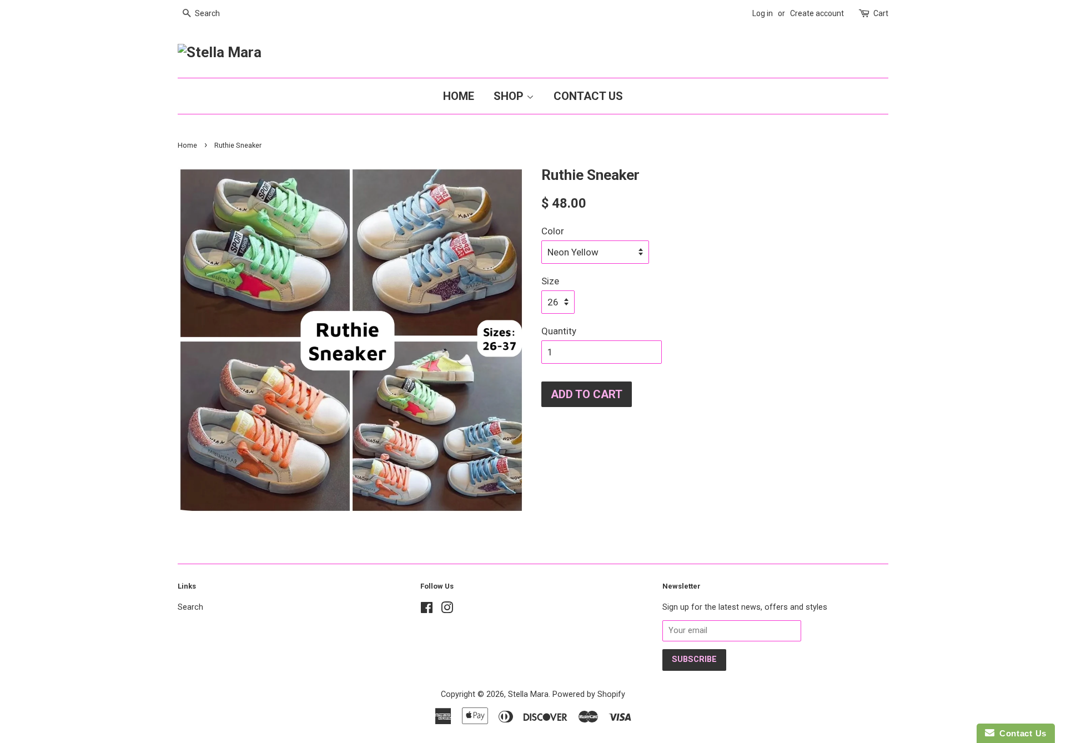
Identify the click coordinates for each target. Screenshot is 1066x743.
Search (190, 607)
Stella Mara (528, 694)
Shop (510, 96)
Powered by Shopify (588, 694)
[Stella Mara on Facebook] (426, 610)
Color (552, 231)
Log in (762, 13)
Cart (880, 13)
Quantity (558, 331)
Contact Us (588, 96)
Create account (817, 13)
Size (550, 281)
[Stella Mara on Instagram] (447, 610)
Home (458, 96)
